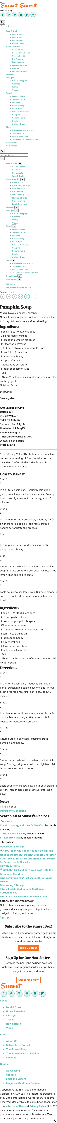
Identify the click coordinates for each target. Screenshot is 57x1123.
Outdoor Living (18, 68)
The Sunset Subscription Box (25, 139)
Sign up (4, 917)
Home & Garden (13, 46)
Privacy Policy (38, 1106)
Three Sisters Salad (11, 833)
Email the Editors (16, 1078)
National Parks (18, 118)
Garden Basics (18, 56)
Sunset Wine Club (20, 136)
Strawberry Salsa (10, 837)
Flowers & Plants (19, 65)
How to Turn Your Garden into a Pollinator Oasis (23, 896)
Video (9, 1027)
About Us (11, 1040)
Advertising (13, 1070)
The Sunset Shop (19, 133)
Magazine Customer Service (18, 287)
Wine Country (18, 105)
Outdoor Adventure (20, 112)
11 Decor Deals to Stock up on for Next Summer (22, 889)
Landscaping (18, 62)
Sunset (4, 1000)
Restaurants (17, 40)
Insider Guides (18, 96)
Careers (11, 1074)
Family (15, 87)
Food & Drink (11, 31)
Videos (15, 90)
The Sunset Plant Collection (22, 1053)
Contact (4, 1064)
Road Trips (17, 108)
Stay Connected (7, 292)
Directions (20, 810)
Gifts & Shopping (19, 81)
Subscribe (10, 284)
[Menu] (1, 2)
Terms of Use (16, 1106)
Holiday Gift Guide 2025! (23, 130)
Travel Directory (19, 99)
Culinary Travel (18, 124)
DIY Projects (17, 59)
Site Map (11, 1057)
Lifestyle (10, 77)
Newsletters (11, 142)
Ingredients (7, 810)
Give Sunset (11, 146)
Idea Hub (10, 74)
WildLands (17, 102)
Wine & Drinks (18, 43)
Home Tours (17, 50)
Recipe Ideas (18, 37)
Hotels (15, 121)
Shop (8, 127)
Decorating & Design (21, 53)
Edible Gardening (19, 71)
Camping (16, 115)
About (3, 1034)
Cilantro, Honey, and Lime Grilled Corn (22, 825)
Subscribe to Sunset (18, 1045)
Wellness (16, 84)
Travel (9, 93)
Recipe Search (18, 34)
